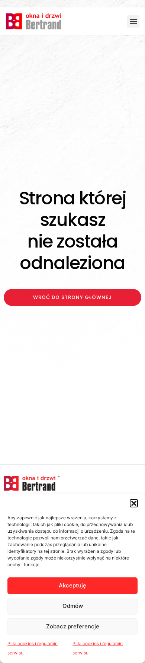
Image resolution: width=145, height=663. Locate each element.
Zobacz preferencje (72, 626)
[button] (134, 503)
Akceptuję (72, 585)
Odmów (72, 605)
